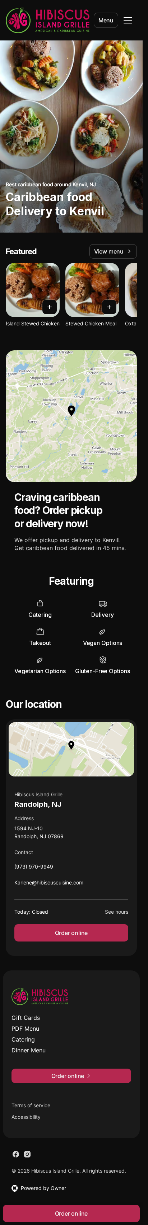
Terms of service (30, 1105)
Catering (23, 1039)
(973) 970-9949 (33, 868)
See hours (116, 912)
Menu (106, 20)
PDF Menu (25, 1028)
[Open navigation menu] (128, 20)
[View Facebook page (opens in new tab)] (15, 1154)
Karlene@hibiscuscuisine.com (48, 884)
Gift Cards (25, 1017)
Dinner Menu (28, 1050)
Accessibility (26, 1117)
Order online (71, 932)
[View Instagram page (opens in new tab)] (27, 1154)
